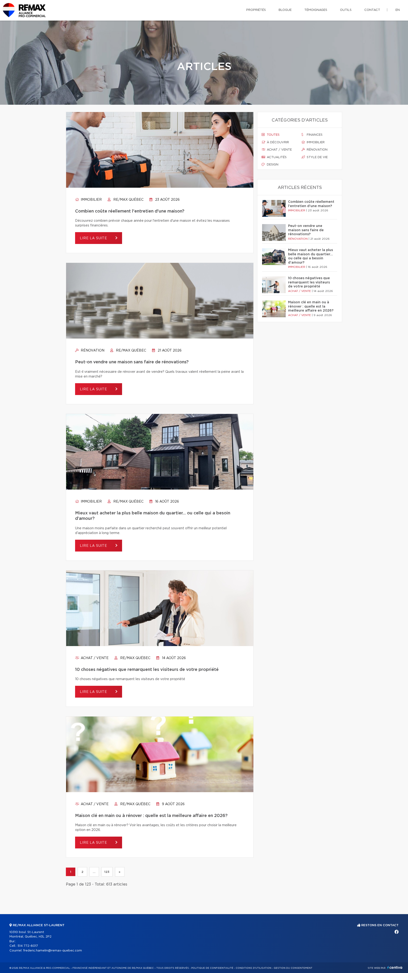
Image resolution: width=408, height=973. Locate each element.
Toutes (273, 134)
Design (272, 164)
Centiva (394, 967)
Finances (314, 134)
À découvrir (277, 142)
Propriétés (256, 10)
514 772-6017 (27, 945)
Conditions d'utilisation (253, 968)
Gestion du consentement (293, 968)
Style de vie (317, 157)
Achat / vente (94, 658)
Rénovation (92, 350)
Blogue (285, 10)
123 (107, 871)
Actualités (276, 157)
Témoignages (315, 10)
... (94, 871)
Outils (346, 10)
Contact (372, 10)
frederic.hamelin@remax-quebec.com (52, 950)
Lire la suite (94, 238)
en (397, 10)
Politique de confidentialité (212, 968)
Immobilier (91, 199)
